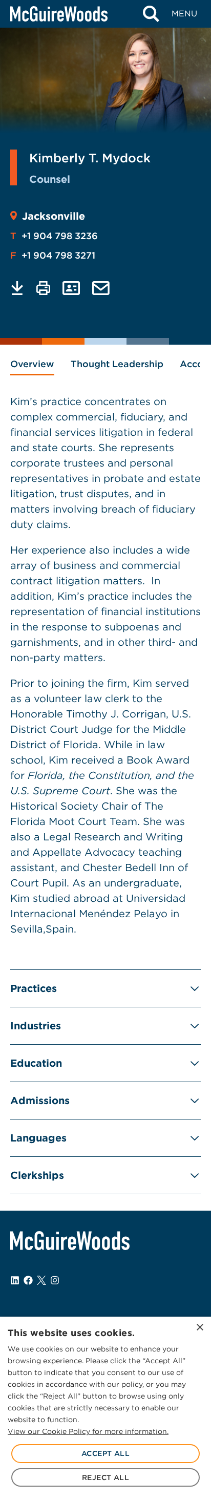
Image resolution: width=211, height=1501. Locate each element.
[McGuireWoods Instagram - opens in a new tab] (54, 1280)
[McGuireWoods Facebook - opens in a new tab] (28, 1280)
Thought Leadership (117, 363)
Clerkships (37, 1175)
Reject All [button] (105, 1477)
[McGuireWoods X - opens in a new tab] (41, 1280)
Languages (38, 1138)
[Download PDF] (17, 288)
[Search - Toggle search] (150, 14)
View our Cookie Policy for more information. (88, 1431)
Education (36, 1063)
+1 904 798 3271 (52, 255)
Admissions (40, 1100)
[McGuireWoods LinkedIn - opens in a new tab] (14, 1280)
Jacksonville (53, 216)
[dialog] (105, 1409)
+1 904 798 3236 (54, 235)
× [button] (199, 1327)
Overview (32, 363)
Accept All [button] (105, 1453)
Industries (35, 1026)
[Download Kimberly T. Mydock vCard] (71, 288)
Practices (33, 988)
